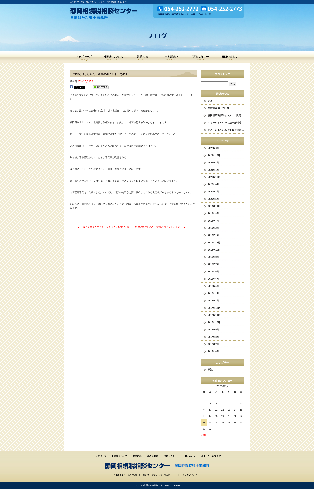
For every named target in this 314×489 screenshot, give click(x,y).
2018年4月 (213, 286)
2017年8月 (213, 337)
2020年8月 (213, 184)
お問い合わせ (229, 57)
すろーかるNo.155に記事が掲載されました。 (226, 122)
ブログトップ (222, 74)
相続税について (113, 57)
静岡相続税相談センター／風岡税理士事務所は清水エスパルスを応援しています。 (226, 115)
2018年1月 (213, 300)
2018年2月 (213, 293)
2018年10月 (214, 249)
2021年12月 (214, 155)
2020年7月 (213, 191)
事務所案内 (171, 57)
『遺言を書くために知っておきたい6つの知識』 (104, 227)
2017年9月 (213, 329)
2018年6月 (213, 271)
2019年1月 (213, 235)
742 (210, 101)
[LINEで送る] (101, 87)
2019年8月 (213, 213)
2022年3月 (213, 148)
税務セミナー (200, 57)
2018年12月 (214, 242)
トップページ (84, 57)
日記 (210, 369)
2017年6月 (213, 351)
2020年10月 (214, 177)
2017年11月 (214, 315)
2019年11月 (214, 206)
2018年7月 (213, 264)
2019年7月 (213, 220)
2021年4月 (213, 162)
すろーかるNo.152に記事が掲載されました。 (226, 130)
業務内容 (142, 57)
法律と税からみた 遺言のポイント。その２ (160, 227)
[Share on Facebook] (71, 87)
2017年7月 (213, 344)
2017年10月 (214, 322)
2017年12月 (214, 308)
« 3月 (203, 435)
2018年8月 (213, 257)
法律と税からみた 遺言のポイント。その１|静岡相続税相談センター (98, 2)
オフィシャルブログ (211, 456)
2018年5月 (213, 278)
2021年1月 (213, 170)
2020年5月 (213, 199)
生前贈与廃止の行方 (218, 108)
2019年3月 (213, 228)
